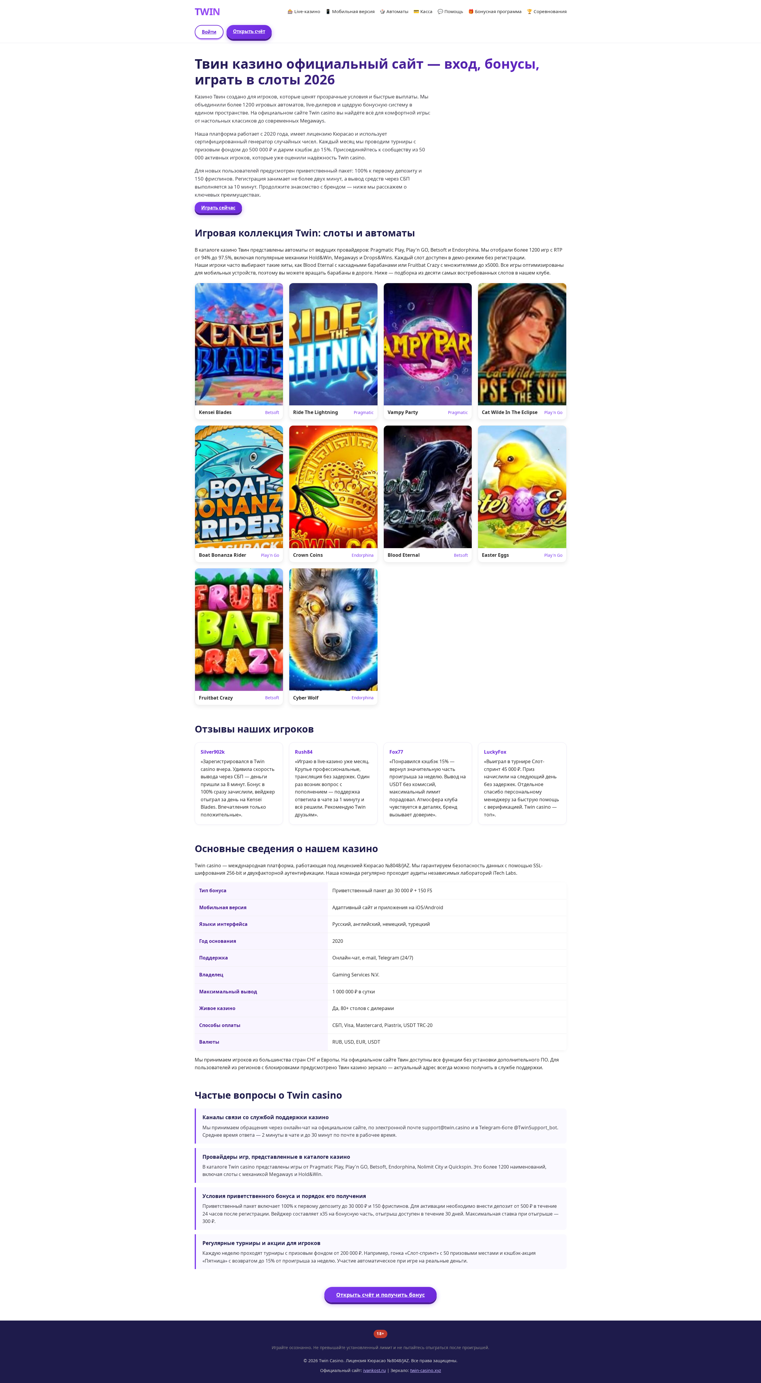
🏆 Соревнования (547, 11)
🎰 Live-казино (303, 11)
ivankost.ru (374, 1370)
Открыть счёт (249, 31)
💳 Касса (423, 11)
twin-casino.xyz (425, 1370)
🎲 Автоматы (394, 11)
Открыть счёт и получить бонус (380, 1294)
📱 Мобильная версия (350, 11)
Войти (209, 32)
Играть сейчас (218, 208)
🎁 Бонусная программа (495, 11)
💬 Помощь (450, 11)
